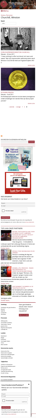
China (2, 343)
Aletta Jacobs (4, 321)
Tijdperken (4, 361)
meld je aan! (23, 315)
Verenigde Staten (5, 341)
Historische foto (5, 351)
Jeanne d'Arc (4, 326)
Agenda (3, 311)
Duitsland (3, 339)
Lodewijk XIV (4, 329)
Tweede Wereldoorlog (7, 371)
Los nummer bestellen (7, 379)
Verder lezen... (5, 248)
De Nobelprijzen (7, 92)
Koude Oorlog (4, 373)
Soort (3, 21)
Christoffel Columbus (6, 322)
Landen (3, 333)
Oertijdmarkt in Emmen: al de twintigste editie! (22, 287)
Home (3, 15)
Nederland (3, 336)
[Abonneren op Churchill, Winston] (18, 136)
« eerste (11, 107)
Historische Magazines (8, 377)
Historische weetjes (6, 356)
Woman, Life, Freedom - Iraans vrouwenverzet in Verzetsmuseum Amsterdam (22, 269)
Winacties (3, 314)
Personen (9, 15)
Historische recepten (6, 353)
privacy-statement (29, 222)
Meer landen (4, 344)
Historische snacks (7, 348)
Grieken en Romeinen (6, 364)
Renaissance (4, 368)
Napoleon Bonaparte (6, 327)
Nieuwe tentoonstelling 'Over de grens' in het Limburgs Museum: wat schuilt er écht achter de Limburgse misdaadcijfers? (23, 235)
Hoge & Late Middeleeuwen (8, 366)
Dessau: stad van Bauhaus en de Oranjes (23, 252)
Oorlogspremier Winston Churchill (15, 52)
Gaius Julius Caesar (6, 324)
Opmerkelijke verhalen (7, 358)
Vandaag (3, 304)
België (2, 337)
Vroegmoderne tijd (6, 369)
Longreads (3, 312)
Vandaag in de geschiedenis (8, 307)
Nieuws (3, 309)
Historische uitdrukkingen (7, 354)
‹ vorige (18, 107)
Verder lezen (31, 65)
